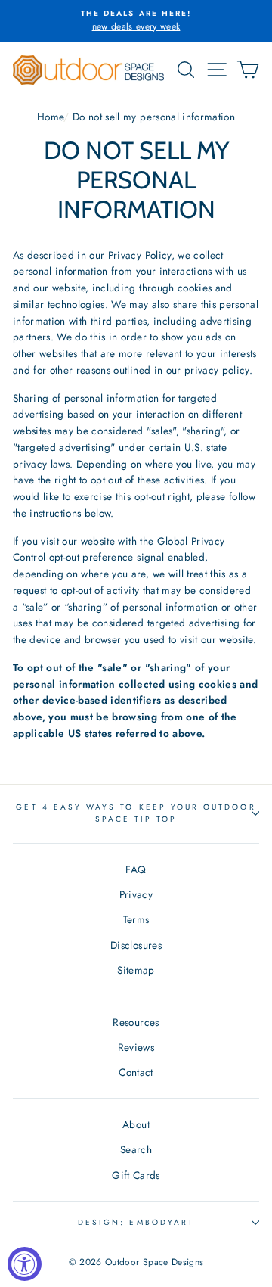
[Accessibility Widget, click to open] (25, 1264)
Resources (136, 1022)
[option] (136, 21)
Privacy (136, 894)
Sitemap (135, 970)
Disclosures (136, 945)
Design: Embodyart (136, 1222)
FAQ (135, 869)
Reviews (136, 1047)
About (136, 1124)
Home (50, 116)
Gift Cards (135, 1175)
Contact (136, 1072)
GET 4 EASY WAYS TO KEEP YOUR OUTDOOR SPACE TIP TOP (135, 813)
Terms (136, 919)
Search (136, 1149)
